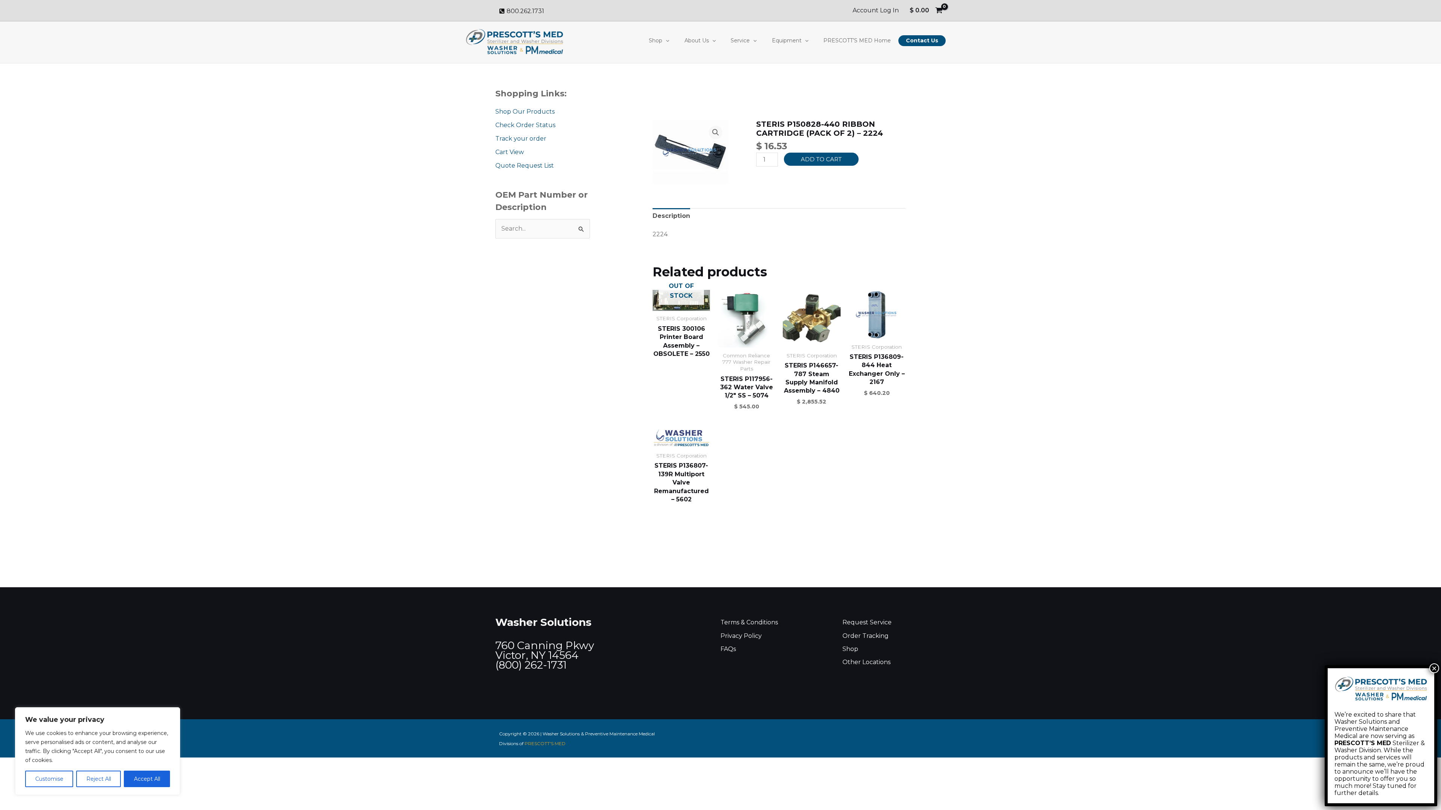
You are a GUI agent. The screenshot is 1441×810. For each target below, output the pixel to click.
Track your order (520, 138)
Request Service (867, 622)
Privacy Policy (741, 635)
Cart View (509, 152)
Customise (49, 779)
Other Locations (866, 662)
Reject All (98, 779)
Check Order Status (525, 125)
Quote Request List (524, 165)
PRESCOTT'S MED (545, 743)
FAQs (728, 648)
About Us (696, 40)
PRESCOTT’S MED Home (857, 40)
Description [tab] (671, 215)
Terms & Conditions (749, 622)
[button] (665, 40)
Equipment (787, 40)
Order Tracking (865, 635)
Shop (655, 40)
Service (740, 40)
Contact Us (922, 40)
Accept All (147, 779)
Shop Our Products (525, 111)
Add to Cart (821, 159)
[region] (97, 751)
